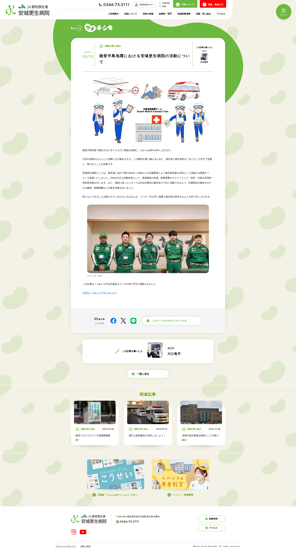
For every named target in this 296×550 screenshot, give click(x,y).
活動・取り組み (203, 14)
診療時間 (213, 519)
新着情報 (166, 3)
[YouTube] (83, 532)
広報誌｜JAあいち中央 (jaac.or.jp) (99, 293)
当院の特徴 (148, 14)
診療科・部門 (165, 14)
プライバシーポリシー (66, 546)
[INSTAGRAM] (73, 532)
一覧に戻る (143, 374)
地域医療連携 (183, 14)
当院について (130, 14)
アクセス (221, 14)
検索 (164, 6)
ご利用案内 (113, 14)
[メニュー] (283, 11)
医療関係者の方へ (146, 5)
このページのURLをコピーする (169, 320)
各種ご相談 (85, 546)
